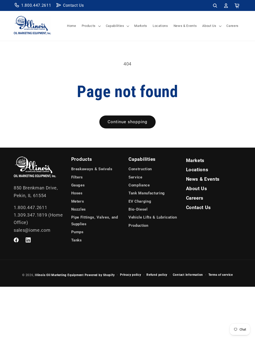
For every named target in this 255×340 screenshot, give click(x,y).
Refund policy (156, 275)
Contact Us (73, 5)
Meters (77, 201)
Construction (140, 169)
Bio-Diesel (138, 209)
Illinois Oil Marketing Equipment (59, 275)
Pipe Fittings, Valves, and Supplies (94, 220)
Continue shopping (128, 121)
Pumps (77, 232)
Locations (197, 169)
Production (138, 225)
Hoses (77, 193)
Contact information (188, 275)
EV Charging (139, 201)
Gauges (78, 185)
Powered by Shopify (100, 275)
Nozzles (78, 209)
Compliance (139, 185)
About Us (196, 188)
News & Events (203, 179)
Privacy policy (130, 275)
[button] (214, 5)
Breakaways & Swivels (92, 169)
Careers (195, 198)
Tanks (76, 240)
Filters (77, 177)
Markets (195, 160)
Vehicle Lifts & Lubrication (152, 217)
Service (135, 177)
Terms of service (220, 275)
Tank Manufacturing (146, 193)
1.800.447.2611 (36, 5)
